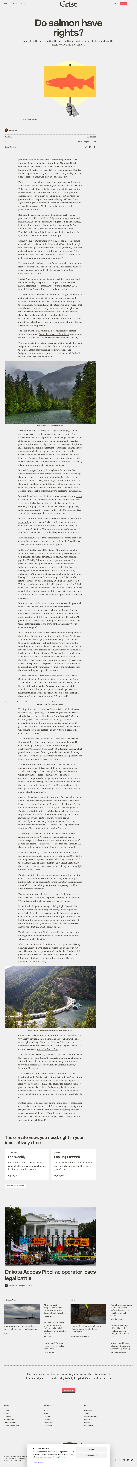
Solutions (7, 1416)
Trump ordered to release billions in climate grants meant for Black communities (86, 1329)
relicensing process (69, 712)
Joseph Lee (13, 130)
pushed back (73, 1035)
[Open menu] (131, 4)
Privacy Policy (17, 1460)
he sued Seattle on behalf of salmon (56, 228)
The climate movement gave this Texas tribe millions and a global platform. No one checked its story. (55, 1328)
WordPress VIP (21, 1458)
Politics (6, 1413)
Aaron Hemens (49, 1352)
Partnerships (48, 1422)
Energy (6, 1410)
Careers (47, 1419)
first (59, 192)
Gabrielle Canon (116, 1319)
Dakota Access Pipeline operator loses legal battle (50, 1274)
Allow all (92, 1449)
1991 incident (36, 574)
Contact (47, 1416)
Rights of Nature (71, 294)
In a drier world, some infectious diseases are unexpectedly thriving (120, 1346)
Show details (38, 1463)
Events (86, 1413)
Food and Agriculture (11, 1425)
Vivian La (7, 1333)
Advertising (88, 1419)
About (46, 1410)
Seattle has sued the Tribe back (54, 334)
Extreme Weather (10, 1422)
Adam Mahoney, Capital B (80, 1336)
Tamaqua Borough (36, 470)
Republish (87, 1422)
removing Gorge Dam (47, 1049)
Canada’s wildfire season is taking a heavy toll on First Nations (54, 1346)
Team (46, 1413)
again (21, 203)
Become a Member (90, 1416)
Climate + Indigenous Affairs (86, 142)
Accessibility (88, 1425)
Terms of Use (8, 1460)
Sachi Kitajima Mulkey (118, 1352)
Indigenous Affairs (25, 1285)
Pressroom (48, 1425)
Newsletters (88, 1410)
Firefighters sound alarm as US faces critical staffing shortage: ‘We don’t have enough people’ (121, 1310)
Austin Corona (115, 1337)
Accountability (9, 1419)
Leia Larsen (48, 1316)
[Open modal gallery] (50, 392)
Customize (90, 1455)
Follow (115, 4)
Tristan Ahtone (49, 1337)
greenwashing (37, 196)
